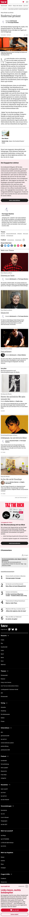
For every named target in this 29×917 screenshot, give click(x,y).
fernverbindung (5, 764)
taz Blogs (3, 835)
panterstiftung (4, 746)
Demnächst (4, 810)
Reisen (2, 857)
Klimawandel (4, 675)
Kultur (2, 650)
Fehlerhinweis (18, 240)
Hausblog (3, 710)
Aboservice (4, 882)
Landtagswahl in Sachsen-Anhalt (9, 689)
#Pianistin (19, 233)
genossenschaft (5, 735)
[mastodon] (9, 630)
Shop (2, 864)
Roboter (3, 679)
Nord (2, 661)
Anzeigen (3, 867)
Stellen (3, 718)
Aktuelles (3, 707)
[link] (4, 6)
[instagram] (16, 630)
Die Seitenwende (5, 714)
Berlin (2, 657)
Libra (3, 143)
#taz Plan (3, 233)
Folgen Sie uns (4, 629)
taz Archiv (3, 846)
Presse (2, 721)
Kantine (3, 860)
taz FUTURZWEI (5, 839)
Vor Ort (3, 814)
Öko (2, 643)
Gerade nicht (21, 886)
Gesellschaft (4, 647)
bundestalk (4, 760)
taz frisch (3, 792)
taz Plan (4, 8)
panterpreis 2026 (5, 750)
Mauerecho (4, 771)
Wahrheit (3, 664)
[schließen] (26, 886)
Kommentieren (10, 240)
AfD (2, 693)
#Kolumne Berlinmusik (11, 233)
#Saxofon (3, 235)
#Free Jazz (25, 233)
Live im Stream (5, 817)
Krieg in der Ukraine (6, 682)
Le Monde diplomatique (7, 842)
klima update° (4, 767)
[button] (27, 2)
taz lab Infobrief (5, 799)
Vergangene (4, 821)
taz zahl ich (4, 739)
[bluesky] (13, 630)
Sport (2, 654)
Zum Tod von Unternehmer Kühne (9, 686)
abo (2, 732)
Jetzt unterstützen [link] (14, 200)
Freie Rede (3, 774)
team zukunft (4, 789)
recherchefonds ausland (7, 742)
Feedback (3, 878)
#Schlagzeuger (9, 235)
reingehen (3, 778)
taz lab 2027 (4, 824)
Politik (2, 640)
